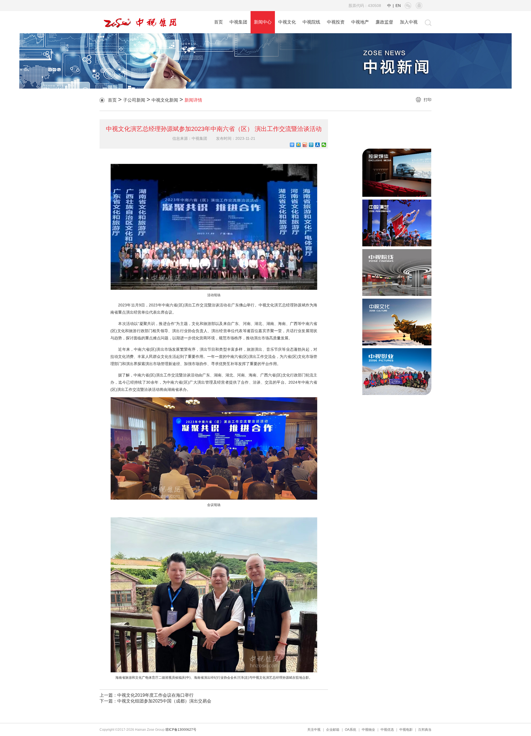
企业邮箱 (332, 730)
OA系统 (350, 730)
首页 (218, 22)
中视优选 (387, 730)
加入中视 (409, 22)
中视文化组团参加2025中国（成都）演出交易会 (164, 701)
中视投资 (336, 22)
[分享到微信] (324, 145)
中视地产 (360, 22)
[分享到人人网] (317, 145)
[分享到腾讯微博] (311, 145)
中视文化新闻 (165, 100)
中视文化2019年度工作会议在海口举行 (155, 695)
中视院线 (311, 22)
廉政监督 (384, 22)
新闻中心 (263, 22)
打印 (427, 99)
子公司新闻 (134, 100)
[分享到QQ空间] (298, 145)
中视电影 (406, 730)
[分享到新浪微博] (305, 145)
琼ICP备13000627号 (180, 730)
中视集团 (238, 22)
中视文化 (287, 22)
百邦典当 (424, 730)
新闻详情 (193, 100)
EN (398, 5)
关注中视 (314, 730)
